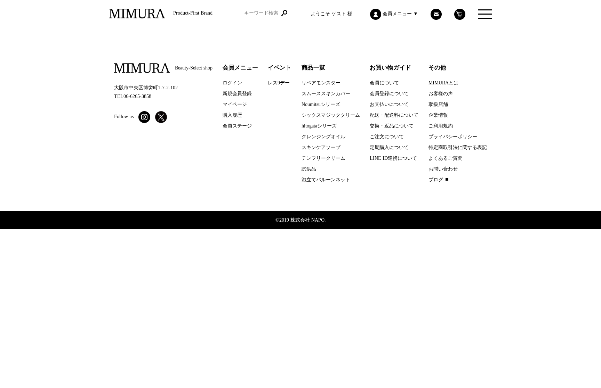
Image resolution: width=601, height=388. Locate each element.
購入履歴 (232, 115)
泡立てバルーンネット (326, 179)
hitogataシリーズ (319, 126)
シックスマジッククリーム (331, 115)
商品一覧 (313, 67)
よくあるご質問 (445, 158)
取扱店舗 (438, 104)
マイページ (235, 104)
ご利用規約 (440, 126)
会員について (384, 82)
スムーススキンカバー (326, 93)
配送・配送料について (394, 115)
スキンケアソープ (321, 147)
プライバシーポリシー (452, 136)
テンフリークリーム (323, 158)
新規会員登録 (237, 93)
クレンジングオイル (323, 136)
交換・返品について (392, 126)
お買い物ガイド (390, 67)
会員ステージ (237, 126)
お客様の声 (440, 93)
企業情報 (438, 115)
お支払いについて (389, 104)
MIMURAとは (443, 82)
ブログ (435, 179)
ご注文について (387, 136)
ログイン (232, 82)
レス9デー (279, 82)
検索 (284, 13)
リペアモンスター (321, 82)
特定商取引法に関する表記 (457, 147)
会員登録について (389, 93)
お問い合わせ (443, 169)
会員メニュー (240, 67)
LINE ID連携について (393, 158)
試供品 (309, 169)
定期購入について (389, 147)
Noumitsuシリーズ (321, 104)
